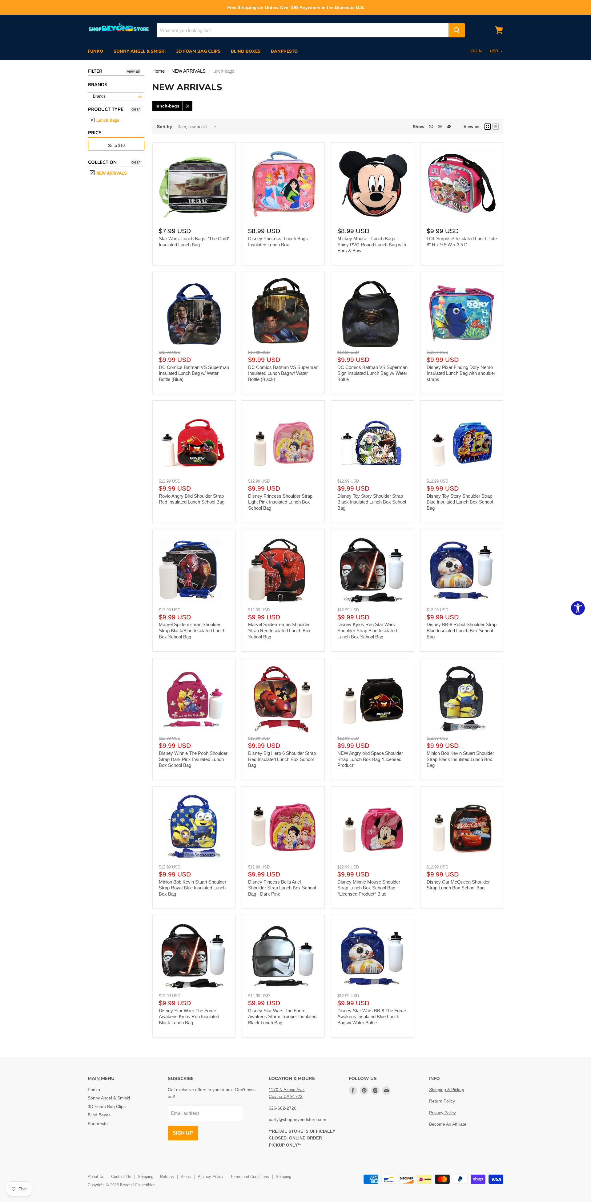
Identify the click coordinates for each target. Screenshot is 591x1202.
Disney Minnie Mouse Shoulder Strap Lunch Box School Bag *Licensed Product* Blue (368, 887)
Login (475, 51)
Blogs (186, 1176)
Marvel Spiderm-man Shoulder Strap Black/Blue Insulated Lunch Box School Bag (192, 630)
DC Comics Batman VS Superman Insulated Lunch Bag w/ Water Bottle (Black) (283, 373)
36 (440, 126)
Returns (167, 1176)
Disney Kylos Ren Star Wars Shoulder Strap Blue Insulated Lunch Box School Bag (367, 630)
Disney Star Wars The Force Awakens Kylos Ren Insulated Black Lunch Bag (189, 1016)
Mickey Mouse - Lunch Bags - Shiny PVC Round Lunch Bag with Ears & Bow (371, 244)
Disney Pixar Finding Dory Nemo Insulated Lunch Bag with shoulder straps (461, 373)
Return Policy (442, 1101)
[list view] (495, 126)
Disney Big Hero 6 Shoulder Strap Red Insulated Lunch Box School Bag (282, 759)
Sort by (164, 126)
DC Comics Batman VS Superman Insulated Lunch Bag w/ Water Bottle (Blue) (194, 373)
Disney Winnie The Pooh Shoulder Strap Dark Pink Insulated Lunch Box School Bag (193, 759)
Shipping (145, 1176)
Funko (95, 51)
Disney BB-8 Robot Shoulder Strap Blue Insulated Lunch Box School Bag (462, 630)
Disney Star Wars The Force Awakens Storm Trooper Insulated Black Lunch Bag (282, 1016)
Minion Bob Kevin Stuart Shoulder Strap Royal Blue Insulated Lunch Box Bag (192, 887)
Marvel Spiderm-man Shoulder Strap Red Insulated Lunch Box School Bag (279, 630)
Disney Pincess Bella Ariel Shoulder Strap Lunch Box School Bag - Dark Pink (282, 887)
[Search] (456, 30)
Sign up (183, 1133)
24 (431, 126)
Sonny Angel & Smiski (140, 51)
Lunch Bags (107, 120)
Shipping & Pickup (446, 1089)
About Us (96, 1176)
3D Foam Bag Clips (198, 51)
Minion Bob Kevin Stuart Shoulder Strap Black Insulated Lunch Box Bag (460, 759)
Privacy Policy (442, 1112)
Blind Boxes (245, 51)
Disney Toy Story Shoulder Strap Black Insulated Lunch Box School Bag (371, 502)
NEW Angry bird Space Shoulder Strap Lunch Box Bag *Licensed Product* (370, 759)
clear (135, 109)
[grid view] (487, 126)
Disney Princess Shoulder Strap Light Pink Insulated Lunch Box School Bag (280, 502)
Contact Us (121, 1176)
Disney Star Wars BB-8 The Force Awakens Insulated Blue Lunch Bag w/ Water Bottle (371, 1016)
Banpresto (284, 51)
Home (158, 71)
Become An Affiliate (447, 1124)
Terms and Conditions (249, 1176)
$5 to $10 (116, 145)
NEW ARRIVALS (111, 173)
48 (449, 126)
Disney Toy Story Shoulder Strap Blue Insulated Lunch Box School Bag (460, 502)
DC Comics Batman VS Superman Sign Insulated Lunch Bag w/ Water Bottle (372, 373)
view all (133, 71)
